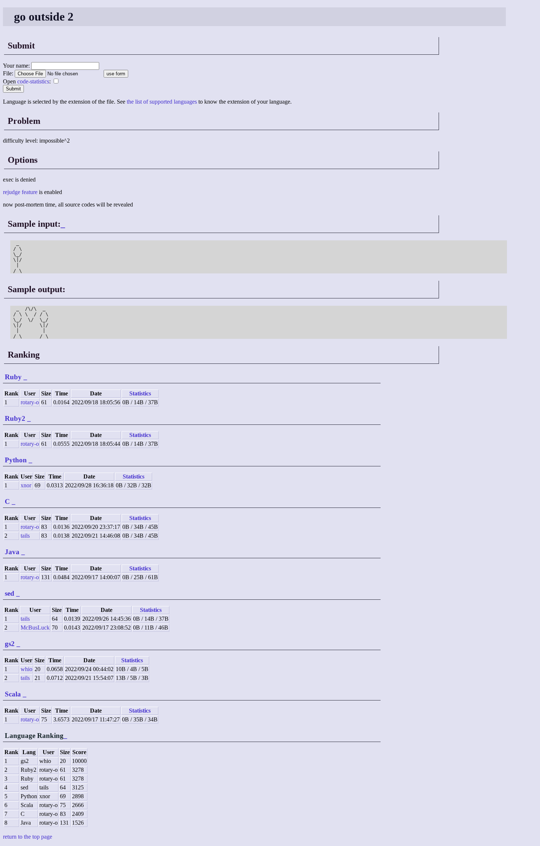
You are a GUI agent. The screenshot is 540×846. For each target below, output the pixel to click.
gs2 (10, 644)
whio (26, 669)
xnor (26, 485)
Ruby (13, 377)
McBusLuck (35, 627)
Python (16, 460)
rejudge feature (20, 192)
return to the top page (27, 837)
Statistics (140, 393)
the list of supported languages (162, 101)
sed (9, 593)
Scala (13, 694)
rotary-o (30, 402)
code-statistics (33, 81)
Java (12, 552)
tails (25, 536)
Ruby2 (15, 418)
